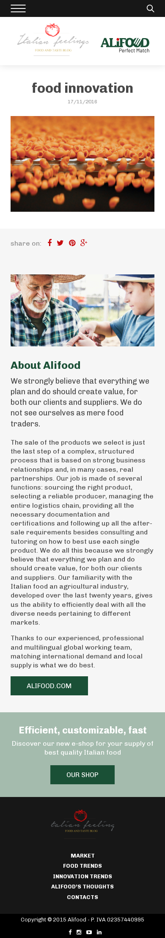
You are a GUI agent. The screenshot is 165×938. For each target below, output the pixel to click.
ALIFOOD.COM (49, 686)
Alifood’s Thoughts (82, 886)
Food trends (82, 866)
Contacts (82, 897)
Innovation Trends (82, 876)
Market (83, 855)
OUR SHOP (82, 775)
